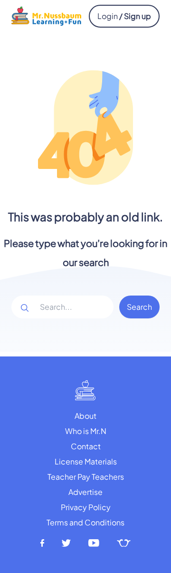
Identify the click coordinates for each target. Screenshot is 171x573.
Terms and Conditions (85, 522)
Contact (86, 446)
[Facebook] (42, 543)
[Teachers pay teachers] (124, 543)
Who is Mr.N (85, 431)
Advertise (85, 492)
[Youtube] (94, 543)
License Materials (86, 461)
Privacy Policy (86, 507)
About (85, 416)
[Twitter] (66, 543)
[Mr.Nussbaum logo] (46, 15)
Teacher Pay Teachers (86, 477)
